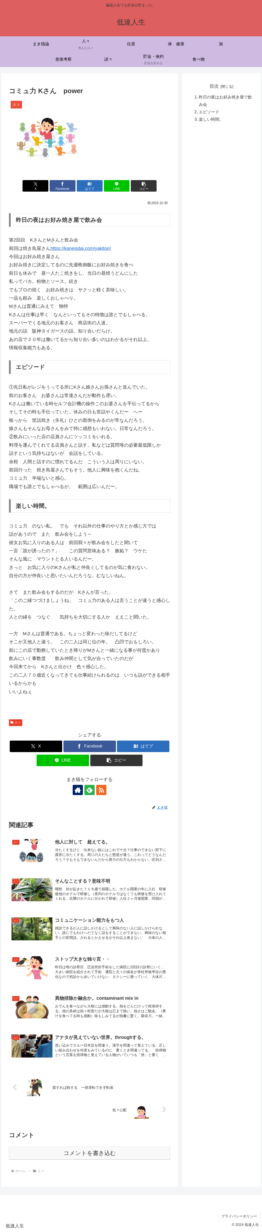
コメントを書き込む (89, 1153)
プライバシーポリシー (239, 1216)
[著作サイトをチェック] (78, 790)
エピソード (209, 111)
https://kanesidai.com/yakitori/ (80, 248)
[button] (144, 186)
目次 (214, 86)
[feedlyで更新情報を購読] (89, 790)
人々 (18, 722)
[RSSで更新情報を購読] (101, 790)
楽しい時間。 (211, 119)
